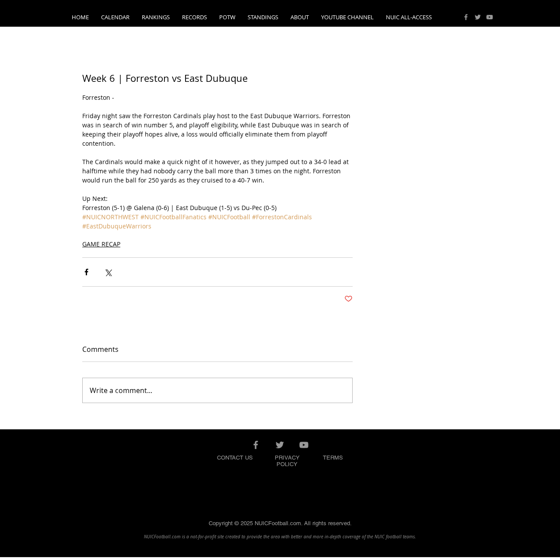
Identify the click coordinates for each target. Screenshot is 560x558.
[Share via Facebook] (86, 272)
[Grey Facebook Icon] (466, 17)
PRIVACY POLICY (287, 460)
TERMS (333, 457)
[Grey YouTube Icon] (490, 17)
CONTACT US (235, 457)
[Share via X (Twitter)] (108, 272)
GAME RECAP (101, 244)
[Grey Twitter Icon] (478, 17)
